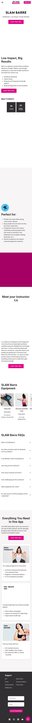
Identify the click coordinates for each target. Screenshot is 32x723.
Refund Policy (19, 678)
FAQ (6, 678)
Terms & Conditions (21, 681)
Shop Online (7, 412)
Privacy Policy (19, 684)
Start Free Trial (16, 22)
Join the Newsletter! (16, 711)
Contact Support (9, 684)
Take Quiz (27, 2)
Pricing (7, 681)
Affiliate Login (8, 687)
